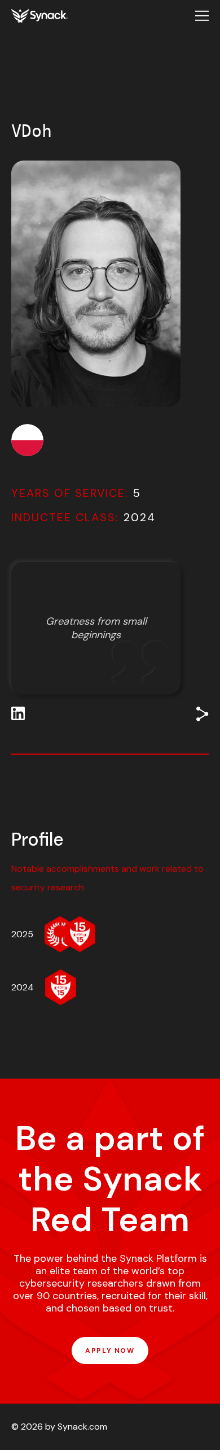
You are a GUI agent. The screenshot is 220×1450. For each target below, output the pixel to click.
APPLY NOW (109, 1350)
